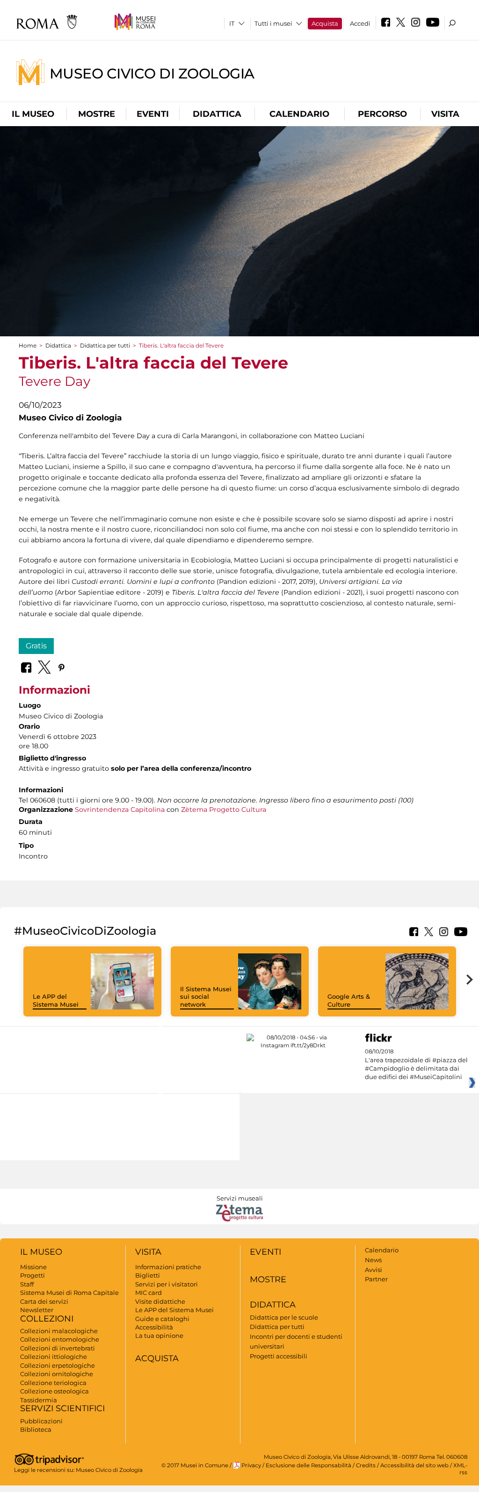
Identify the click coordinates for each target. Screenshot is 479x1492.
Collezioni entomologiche (59, 1339)
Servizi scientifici (62, 1408)
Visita (445, 114)
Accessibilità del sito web (414, 1465)
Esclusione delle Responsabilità (308, 1465)
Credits (366, 1465)
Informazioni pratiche (168, 1267)
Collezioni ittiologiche (53, 1356)
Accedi (360, 23)
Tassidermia (38, 1400)
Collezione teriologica (53, 1382)
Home (27, 345)
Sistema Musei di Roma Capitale (69, 1292)
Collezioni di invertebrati (57, 1348)
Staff (27, 1284)
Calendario (299, 114)
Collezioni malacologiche (59, 1331)
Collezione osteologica (54, 1391)
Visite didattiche (160, 1301)
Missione (33, 1267)
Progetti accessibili (278, 1356)
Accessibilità (154, 1327)
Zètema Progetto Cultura (223, 809)
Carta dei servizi (44, 1301)
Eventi (153, 114)
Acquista (325, 23)
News (373, 1260)
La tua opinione (159, 1335)
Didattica (217, 114)
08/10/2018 (416, 1064)
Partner (376, 1279)
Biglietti (147, 1275)
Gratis (36, 645)
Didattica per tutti (105, 345)
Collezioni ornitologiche (56, 1374)
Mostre (96, 114)
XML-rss (460, 1469)
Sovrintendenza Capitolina (120, 809)
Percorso (382, 114)
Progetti (32, 1275)
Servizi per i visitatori (166, 1284)
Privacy (251, 1465)
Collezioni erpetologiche (57, 1365)
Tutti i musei (273, 23)
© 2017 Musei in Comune (194, 1465)
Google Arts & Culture (348, 1000)
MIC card (148, 1292)
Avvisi (373, 1269)
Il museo (33, 114)
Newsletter (36, 1310)
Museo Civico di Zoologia (152, 73)
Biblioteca (35, 1429)
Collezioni (46, 1318)
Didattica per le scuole (284, 1317)
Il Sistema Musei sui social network (206, 997)
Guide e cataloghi (162, 1318)
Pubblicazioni (41, 1421)
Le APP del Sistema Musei (56, 1000)
